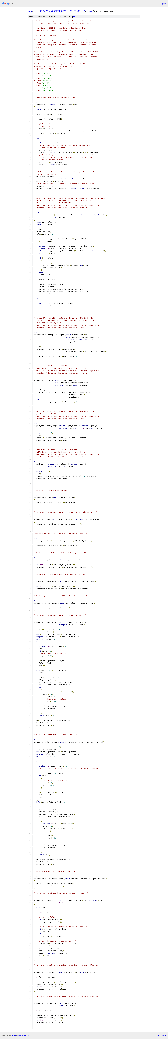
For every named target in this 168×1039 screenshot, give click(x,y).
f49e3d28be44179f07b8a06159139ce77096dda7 (62, 11)
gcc (35, 11)
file (75, 17)
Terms (26, 1035)
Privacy (20, 1035)
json (164, 1035)
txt (158, 1035)
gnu (30, 11)
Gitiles (14, 1035)
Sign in (163, 4)
